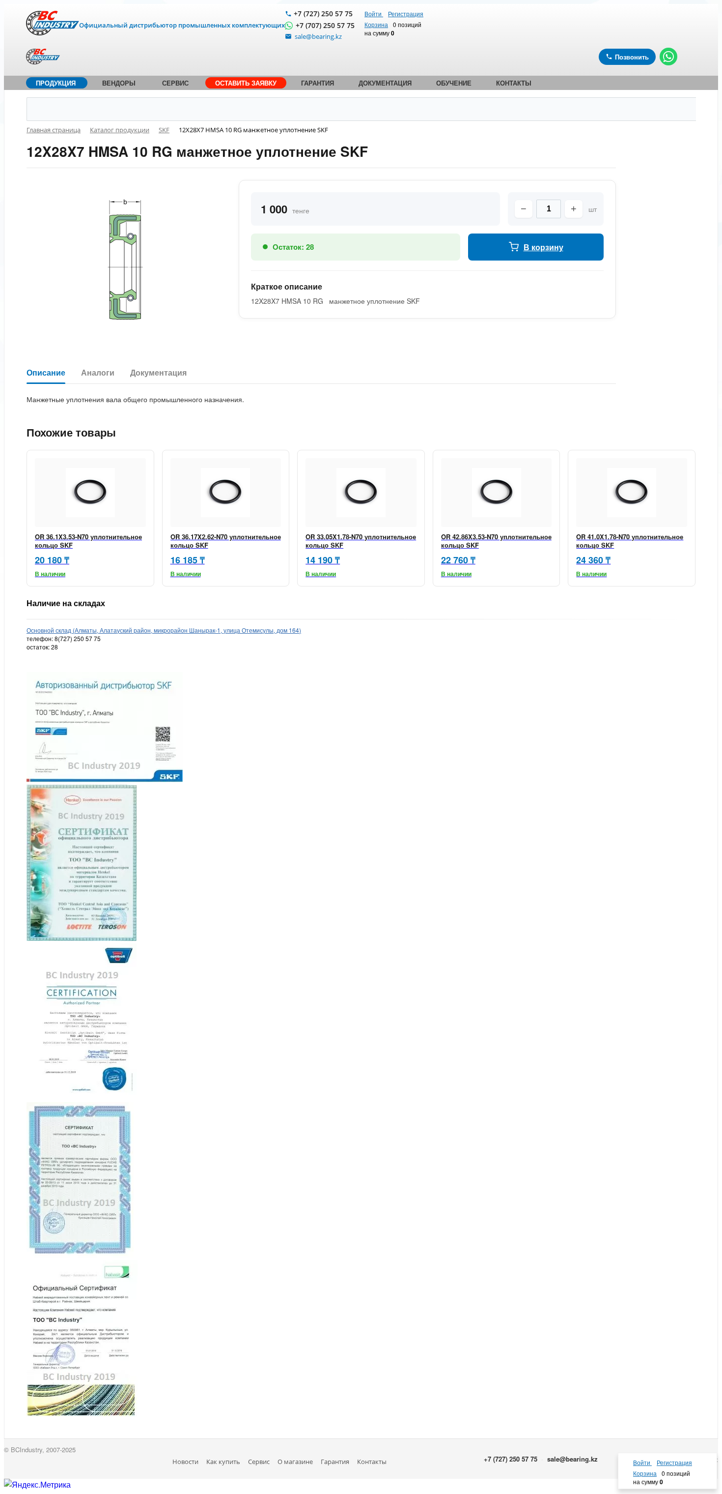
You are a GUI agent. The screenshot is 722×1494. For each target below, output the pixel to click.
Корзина (376, 24)
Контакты (372, 1461)
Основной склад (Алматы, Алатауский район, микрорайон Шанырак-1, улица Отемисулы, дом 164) (164, 630)
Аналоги (97, 373)
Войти (373, 13)
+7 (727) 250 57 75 (323, 13)
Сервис (259, 1461)
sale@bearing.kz (572, 1459)
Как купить (223, 1461)
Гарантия (335, 1461)
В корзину (543, 247)
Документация (158, 373)
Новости (185, 1461)
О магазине (295, 1461)
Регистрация (405, 13)
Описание (46, 373)
